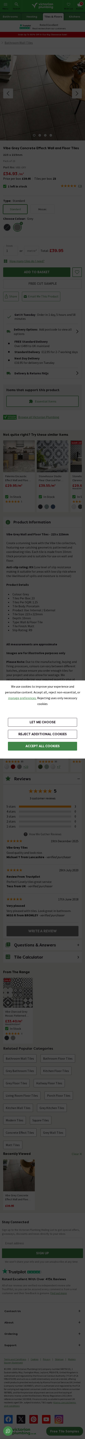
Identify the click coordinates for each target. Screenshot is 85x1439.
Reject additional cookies (42, 734)
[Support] (8, 1431)
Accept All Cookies (43, 746)
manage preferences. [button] (22, 698)
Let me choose (43, 722)
